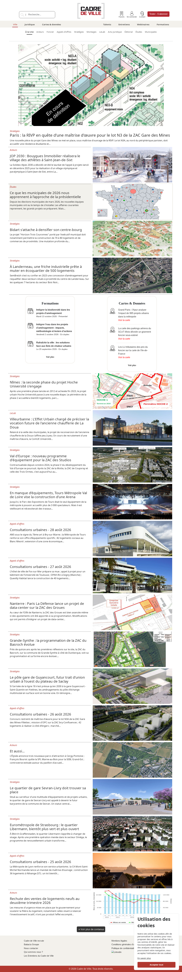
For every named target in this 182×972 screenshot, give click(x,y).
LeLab (102, 31)
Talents (107, 24)
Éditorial (129, 31)
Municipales (151, 31)
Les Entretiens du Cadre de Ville (39, 956)
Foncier (50, 31)
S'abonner (158, 14)
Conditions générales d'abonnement (128, 944)
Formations (163, 24)
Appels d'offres (64, 31)
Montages (91, 31)
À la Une (29, 31)
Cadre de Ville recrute (34, 941)
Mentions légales (119, 941)
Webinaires (143, 24)
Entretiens (124, 24)
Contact (142, 17)
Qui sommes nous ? (33, 952)
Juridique (30, 24)
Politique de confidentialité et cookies (128, 948)
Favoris (121, 17)
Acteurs (40, 31)
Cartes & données (51, 24)
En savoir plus (144, 958)
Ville (15, 24)
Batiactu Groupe (31, 944)
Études (139, 31)
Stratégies (79, 31)
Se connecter (132, 17)
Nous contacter (31, 948)
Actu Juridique (115, 31)
